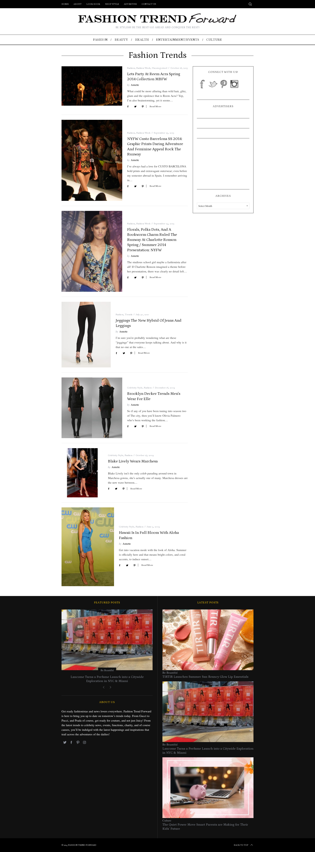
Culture (166, 820)
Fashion (131, 67)
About (78, 4)
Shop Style (112, 4)
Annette (135, 84)
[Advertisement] (223, 163)
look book (93, 4)
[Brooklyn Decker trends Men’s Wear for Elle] (92, 407)
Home (65, 4)
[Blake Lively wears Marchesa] (82, 472)
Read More (155, 106)
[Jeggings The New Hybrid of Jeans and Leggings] (86, 334)
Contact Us (149, 4)
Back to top (241, 845)
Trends (128, 314)
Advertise (130, 4)
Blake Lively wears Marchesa (133, 461)
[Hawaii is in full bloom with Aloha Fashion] (88, 546)
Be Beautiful (107, 670)
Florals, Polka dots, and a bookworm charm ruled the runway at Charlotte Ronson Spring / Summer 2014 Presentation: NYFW (152, 239)
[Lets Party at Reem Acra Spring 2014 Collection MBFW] (92, 86)
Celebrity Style (134, 387)
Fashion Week (143, 67)
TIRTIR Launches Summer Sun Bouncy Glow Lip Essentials (205, 677)
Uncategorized (159, 67)
